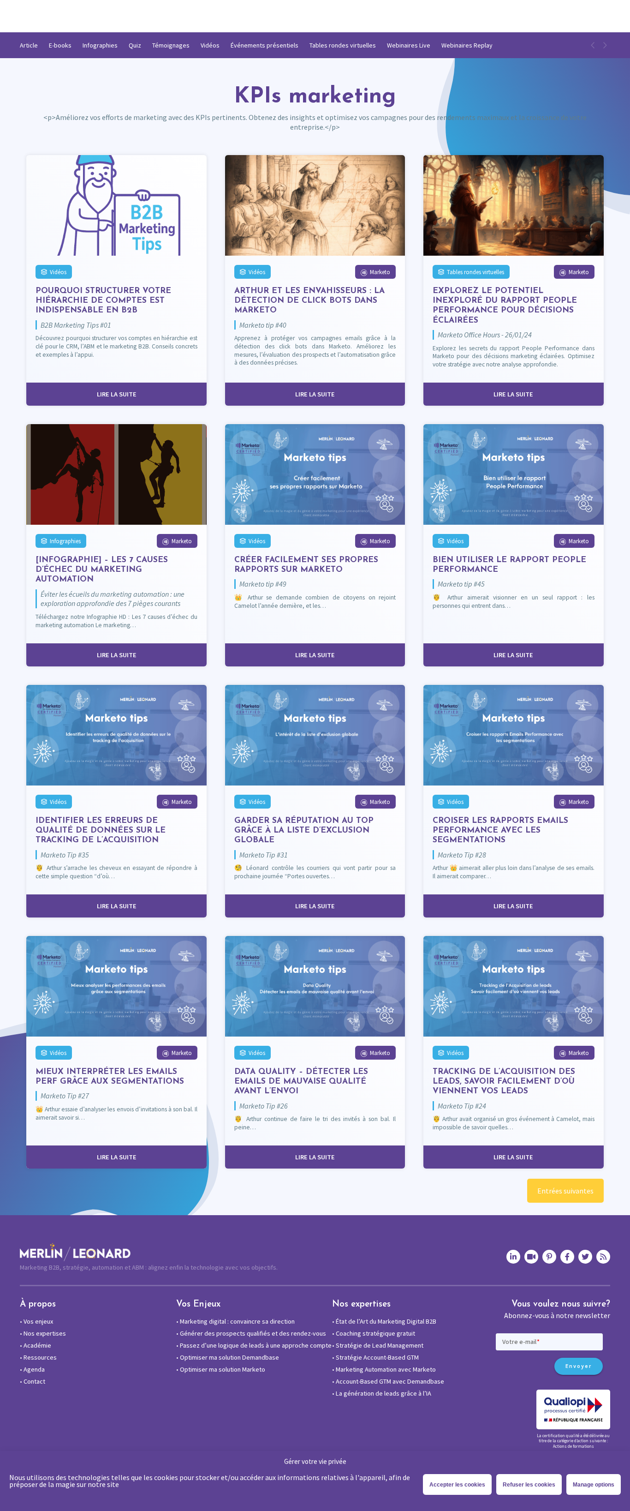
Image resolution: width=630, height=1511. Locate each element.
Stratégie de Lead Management (377, 1345)
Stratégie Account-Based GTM (375, 1357)
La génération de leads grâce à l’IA (381, 1393)
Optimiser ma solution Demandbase (227, 1357)
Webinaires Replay (467, 45)
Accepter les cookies (457, 1484)
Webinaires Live (408, 45)
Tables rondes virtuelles (342, 45)
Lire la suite (117, 394)
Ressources (38, 1357)
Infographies (100, 45)
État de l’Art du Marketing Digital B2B (384, 1321)
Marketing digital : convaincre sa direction (235, 1321)
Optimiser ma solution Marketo (220, 1369)
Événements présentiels (264, 45)
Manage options (593, 1484)
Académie (35, 1345)
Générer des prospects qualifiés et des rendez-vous (251, 1333)
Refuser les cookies (529, 1484)
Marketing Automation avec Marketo (384, 1369)
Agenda (32, 1369)
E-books (60, 45)
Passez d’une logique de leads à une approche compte (254, 1345)
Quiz (135, 45)
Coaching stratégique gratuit (373, 1333)
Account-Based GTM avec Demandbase (388, 1381)
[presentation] (593, 45)
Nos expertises (43, 1333)
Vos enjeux (36, 1321)
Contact (32, 1381)
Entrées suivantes (565, 1190)
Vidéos (210, 45)
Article (29, 45)
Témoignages (171, 45)
